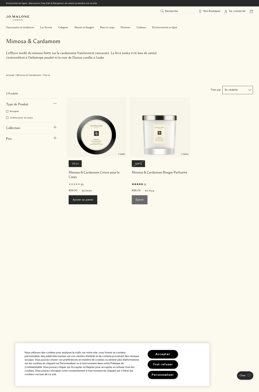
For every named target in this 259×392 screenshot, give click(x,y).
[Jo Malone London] (17, 18)
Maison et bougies (84, 27)
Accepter (162, 354)
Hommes (125, 27)
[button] (245, 375)
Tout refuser (163, 364)
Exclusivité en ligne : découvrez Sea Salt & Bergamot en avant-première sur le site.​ (51, 3)
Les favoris (46, 27)
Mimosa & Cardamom (28, 75)
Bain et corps (107, 27)
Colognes (63, 27)
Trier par (215, 90)
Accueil (10, 75)
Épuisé (139, 199)
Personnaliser (163, 375)
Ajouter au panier (83, 199)
